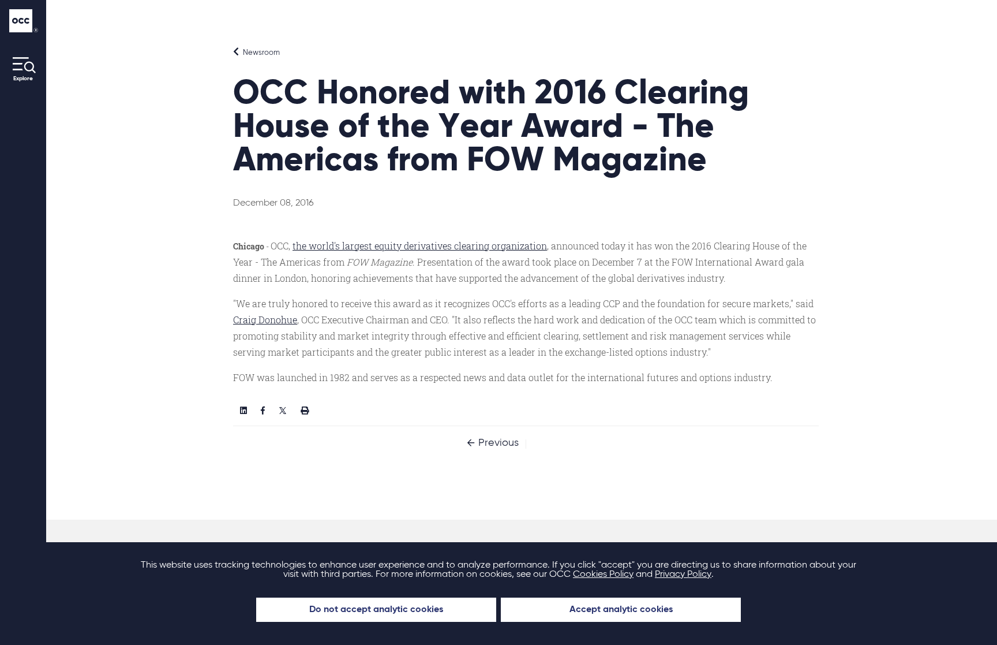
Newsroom (260, 53)
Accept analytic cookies (621, 609)
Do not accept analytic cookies (376, 609)
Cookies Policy (603, 574)
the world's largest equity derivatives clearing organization (420, 246)
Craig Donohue (265, 320)
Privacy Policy (683, 574)
